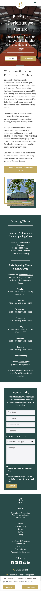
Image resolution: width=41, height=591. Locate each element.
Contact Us (20, 544)
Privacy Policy (20, 549)
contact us (23, 362)
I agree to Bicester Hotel (20, 470)
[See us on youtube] (25, 563)
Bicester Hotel (26, 373)
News (20, 529)
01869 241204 (22, 570)
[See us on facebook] (12, 563)
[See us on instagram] (16, 563)
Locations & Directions (21, 541)
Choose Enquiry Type (17, 436)
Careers (20, 546)
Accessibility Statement (20, 552)
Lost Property (20, 526)
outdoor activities (26, 275)
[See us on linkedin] (29, 563)
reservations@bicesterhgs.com (22, 575)
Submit (12, 486)
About (20, 524)
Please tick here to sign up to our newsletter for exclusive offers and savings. (21, 479)
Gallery (20, 535)
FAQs (20, 532)
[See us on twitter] (20, 563)
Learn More (30, 587)
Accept (9, 587)
